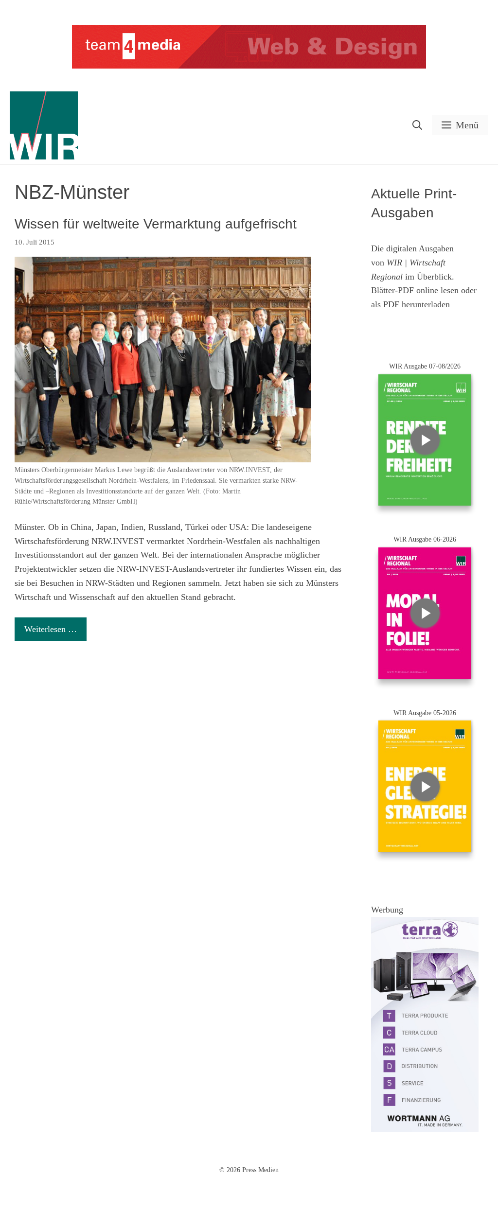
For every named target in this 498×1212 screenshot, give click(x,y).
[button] (417, 125)
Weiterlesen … (50, 629)
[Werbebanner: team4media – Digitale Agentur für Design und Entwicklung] (249, 66)
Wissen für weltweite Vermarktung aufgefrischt (156, 223)
